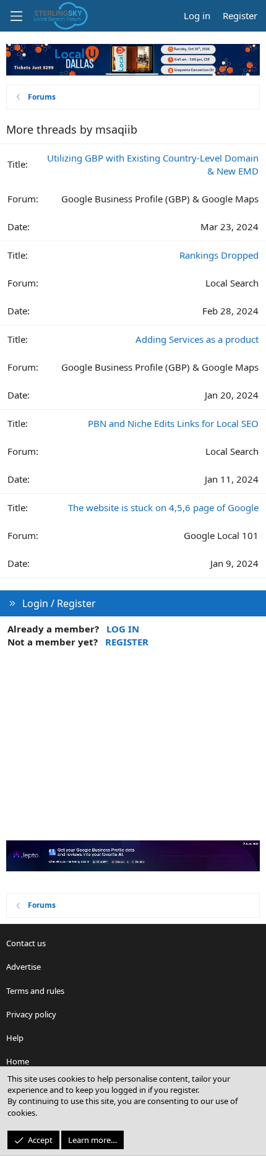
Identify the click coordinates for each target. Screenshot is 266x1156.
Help (15, 1037)
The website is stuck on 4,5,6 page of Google (163, 507)
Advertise (23, 966)
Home (17, 1061)
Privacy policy (31, 1014)
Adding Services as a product (197, 339)
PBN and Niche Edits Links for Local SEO (173, 423)
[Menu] (16, 16)
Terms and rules (35, 990)
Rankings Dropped (219, 255)
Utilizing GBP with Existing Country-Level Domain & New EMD (153, 164)
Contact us (26, 943)
